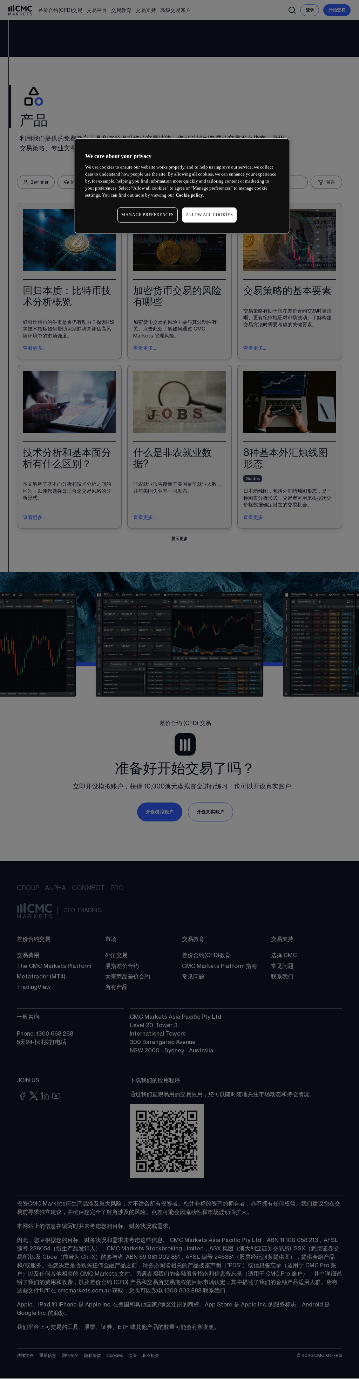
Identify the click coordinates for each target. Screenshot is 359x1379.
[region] (182, 186)
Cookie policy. (190, 195)
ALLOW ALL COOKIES (209, 214)
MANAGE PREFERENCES (147, 214)
